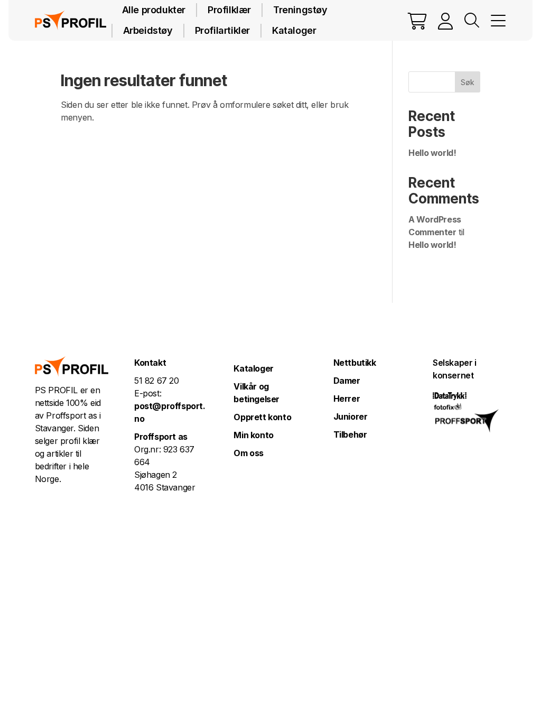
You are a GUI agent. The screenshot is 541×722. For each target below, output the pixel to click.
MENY (498, 21)
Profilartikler (222, 30)
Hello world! (432, 152)
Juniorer (350, 416)
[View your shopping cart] (417, 21)
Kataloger (294, 30)
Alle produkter (153, 9)
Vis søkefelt (472, 21)
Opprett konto (262, 417)
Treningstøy (300, 9)
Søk (467, 82)
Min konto (253, 435)
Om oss (249, 453)
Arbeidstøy (148, 30)
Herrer (346, 398)
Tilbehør (350, 434)
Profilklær (229, 9)
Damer (346, 380)
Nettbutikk (354, 362)
